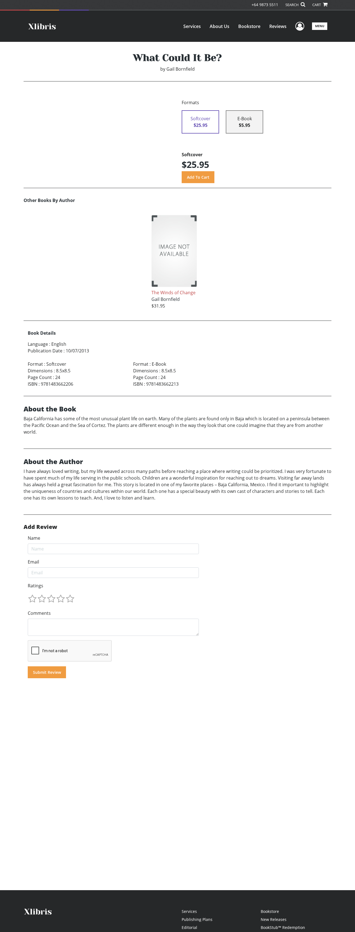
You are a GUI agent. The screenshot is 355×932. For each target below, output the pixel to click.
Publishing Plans (197, 919)
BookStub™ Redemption (283, 927)
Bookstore (249, 26)
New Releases (273, 919)
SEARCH (292, 4)
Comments (39, 613)
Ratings (35, 586)
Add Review (40, 527)
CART (317, 4)
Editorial (189, 927)
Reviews (277, 26)
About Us (219, 26)
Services (192, 26)
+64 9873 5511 (265, 4)
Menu (319, 26)
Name (34, 538)
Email (33, 562)
